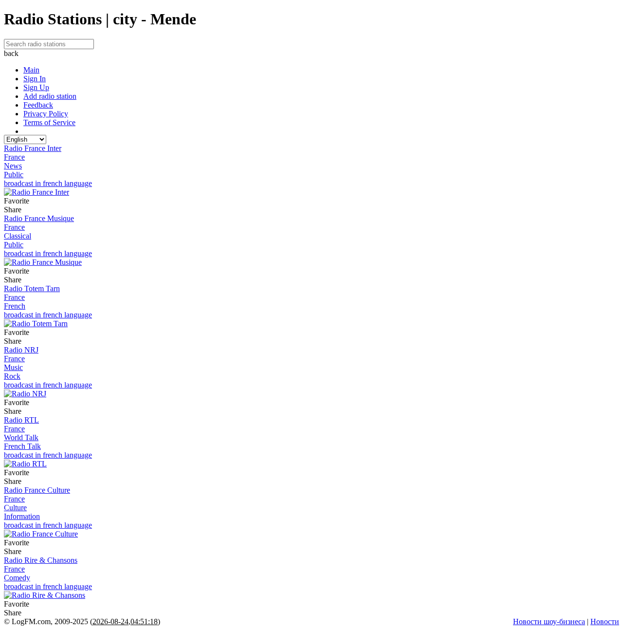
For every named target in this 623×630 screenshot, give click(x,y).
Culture (15, 507)
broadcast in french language (48, 183)
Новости (604, 621)
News (13, 166)
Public (13, 174)
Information (22, 516)
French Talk (22, 446)
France (14, 157)
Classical (17, 236)
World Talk (21, 437)
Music (13, 367)
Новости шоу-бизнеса (549, 621)
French (14, 306)
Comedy (17, 578)
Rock (12, 376)
